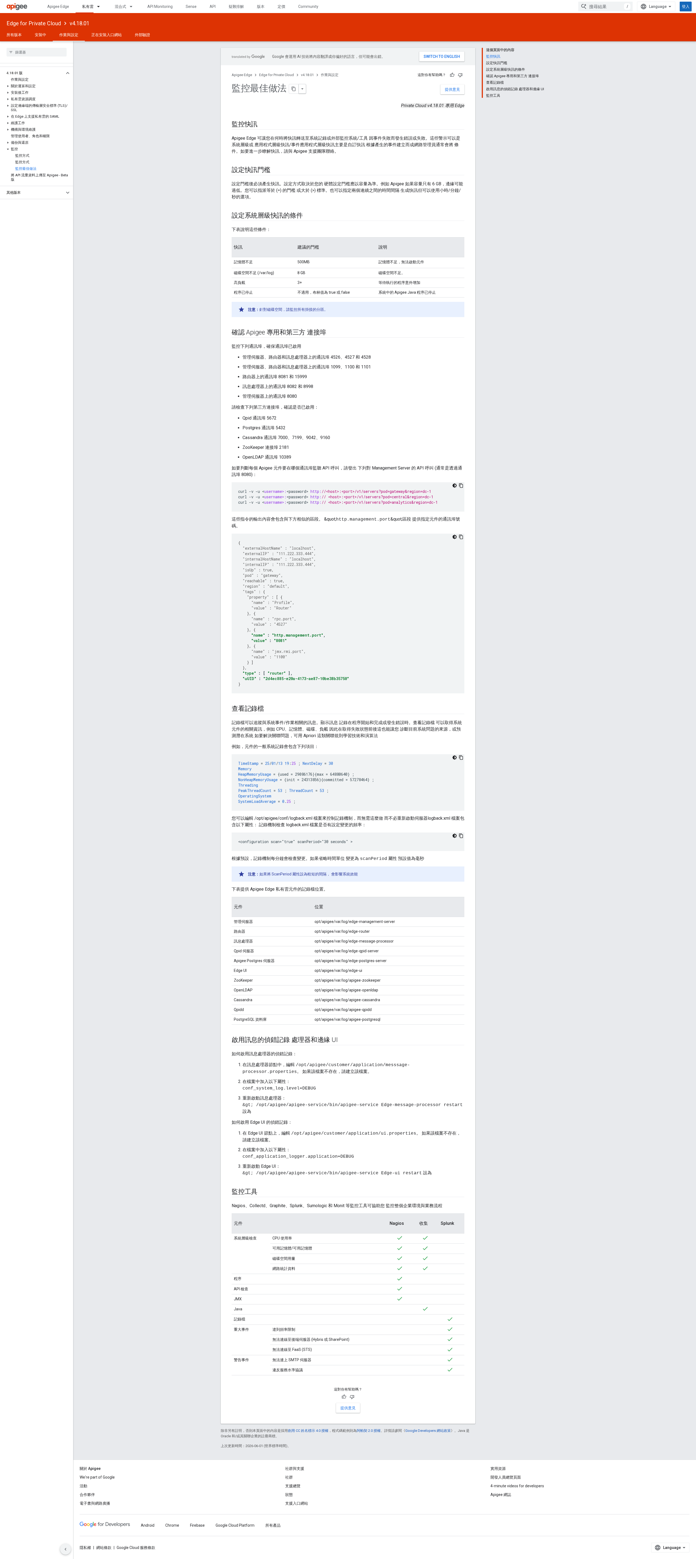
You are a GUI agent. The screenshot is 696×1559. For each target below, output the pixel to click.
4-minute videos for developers (517, 1486)
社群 (289, 1477)
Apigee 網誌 (500, 1494)
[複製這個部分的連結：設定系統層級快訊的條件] (308, 216)
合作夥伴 (87, 1494)
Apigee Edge (58, 6)
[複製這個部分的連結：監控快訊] (262, 124)
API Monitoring (160, 6)
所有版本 (14, 35)
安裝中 (40, 35)
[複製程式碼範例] (461, 485)
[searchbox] (37, 52)
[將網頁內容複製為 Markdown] (294, 88)
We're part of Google (97, 1477)
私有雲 (88, 6)
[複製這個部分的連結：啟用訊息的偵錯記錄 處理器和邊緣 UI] (343, 1040)
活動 (83, 1486)
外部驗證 (142, 35)
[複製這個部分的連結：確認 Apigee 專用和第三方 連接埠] (331, 333)
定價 (281, 6)
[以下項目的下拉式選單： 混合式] (133, 6)
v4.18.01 (79, 23)
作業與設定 (68, 35)
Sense (191, 6)
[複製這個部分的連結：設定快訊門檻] (276, 170)
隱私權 (85, 1547)
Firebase (197, 1525)
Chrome (172, 1525)
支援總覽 (292, 1486)
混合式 (120, 6)
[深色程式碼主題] (454, 485)
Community (308, 6)
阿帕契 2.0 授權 (369, 1431)
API (213, 6)
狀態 (289, 1494)
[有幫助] (452, 75)
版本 (261, 6)
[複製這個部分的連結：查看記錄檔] (269, 709)
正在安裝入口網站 (106, 35)
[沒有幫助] (460, 75)
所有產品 (273, 1525)
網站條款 (103, 1547)
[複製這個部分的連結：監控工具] (262, 1192)
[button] (32, 73)
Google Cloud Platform (235, 1525)
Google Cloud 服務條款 (136, 1547)
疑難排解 (236, 6)
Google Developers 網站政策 (428, 1431)
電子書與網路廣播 (95, 1503)
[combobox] (605, 6)
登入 (685, 6)
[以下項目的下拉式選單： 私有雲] (101, 6)
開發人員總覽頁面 (505, 1477)
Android (147, 1525)
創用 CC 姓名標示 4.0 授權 (308, 1431)
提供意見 (452, 89)
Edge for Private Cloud (34, 23)
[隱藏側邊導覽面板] (65, 1549)
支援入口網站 (296, 1503)
